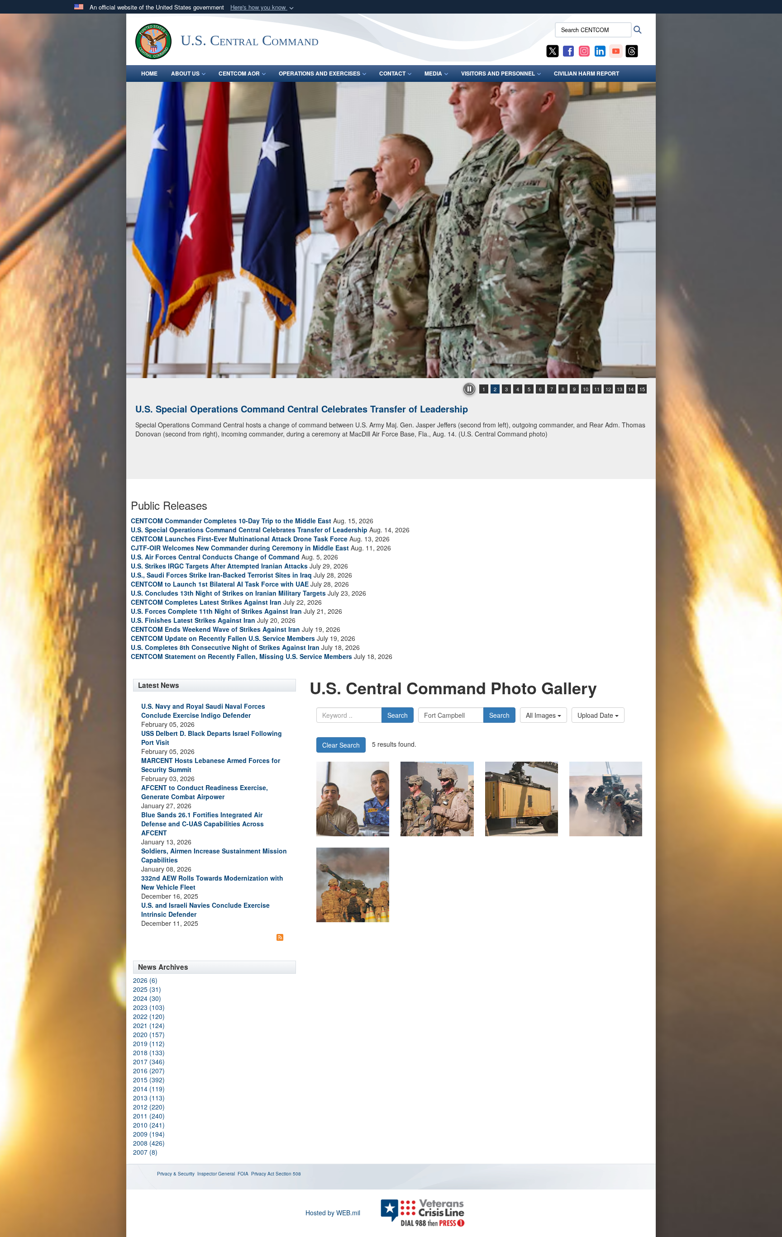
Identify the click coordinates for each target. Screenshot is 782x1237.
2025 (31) (147, 989)
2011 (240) (149, 1115)
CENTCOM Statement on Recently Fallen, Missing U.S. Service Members (241, 656)
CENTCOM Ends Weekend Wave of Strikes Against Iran (215, 629)
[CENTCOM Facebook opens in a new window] (568, 50)
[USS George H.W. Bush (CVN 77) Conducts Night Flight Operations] (391, 230)
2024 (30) (147, 998)
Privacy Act (262, 1174)
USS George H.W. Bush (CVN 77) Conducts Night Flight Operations (279, 408)
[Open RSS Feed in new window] (280, 936)
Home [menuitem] (149, 73)
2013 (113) (149, 1097)
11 (597, 389)
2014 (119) (149, 1088)
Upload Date (596, 715)
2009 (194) (149, 1133)
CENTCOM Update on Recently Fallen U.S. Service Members (223, 638)
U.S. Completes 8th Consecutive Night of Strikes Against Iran (225, 647)
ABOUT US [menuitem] (185, 73)
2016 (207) (149, 1070)
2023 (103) (149, 1007)
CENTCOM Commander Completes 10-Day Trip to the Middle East (231, 520)
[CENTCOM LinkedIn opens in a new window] (600, 50)
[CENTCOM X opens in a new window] (552, 50)
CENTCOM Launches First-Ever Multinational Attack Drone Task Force (239, 538)
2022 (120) (149, 1016)
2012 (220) (149, 1106)
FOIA (243, 1174)
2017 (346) (149, 1061)
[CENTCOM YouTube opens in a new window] (616, 50)
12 (608, 389)
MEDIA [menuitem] (433, 73)
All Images (542, 715)
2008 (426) (149, 1142)
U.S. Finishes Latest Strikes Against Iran (193, 620)
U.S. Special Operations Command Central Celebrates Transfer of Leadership (249, 529)
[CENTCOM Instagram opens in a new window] (584, 50)
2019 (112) (149, 1043)
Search (397, 715)
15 (642, 389)
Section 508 (288, 1174)
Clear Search (341, 744)
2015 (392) (149, 1079)
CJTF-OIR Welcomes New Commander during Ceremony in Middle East (240, 547)
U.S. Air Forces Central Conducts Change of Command (215, 556)
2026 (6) (145, 980)
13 (619, 389)
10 (585, 389)
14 (631, 389)
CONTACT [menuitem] (392, 73)
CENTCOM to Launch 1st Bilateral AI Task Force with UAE (220, 583)
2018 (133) (149, 1052)
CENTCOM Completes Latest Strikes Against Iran (206, 602)
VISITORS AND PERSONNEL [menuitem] (498, 73)
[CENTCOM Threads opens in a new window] (632, 50)
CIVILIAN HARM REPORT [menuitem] (586, 73)
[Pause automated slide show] (469, 389)
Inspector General (216, 1174)
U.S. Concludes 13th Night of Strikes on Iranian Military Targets (228, 592)
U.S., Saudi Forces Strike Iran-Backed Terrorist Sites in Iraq (221, 574)
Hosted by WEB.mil (332, 1212)
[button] (263, 7)
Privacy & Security (176, 1174)
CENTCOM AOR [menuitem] (239, 73)
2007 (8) (145, 1151)
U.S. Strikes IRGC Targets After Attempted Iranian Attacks (219, 565)
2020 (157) (149, 1034)
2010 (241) (149, 1124)
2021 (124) (149, 1025)
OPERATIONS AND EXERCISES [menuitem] (319, 73)
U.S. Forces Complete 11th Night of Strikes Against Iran (216, 611)
